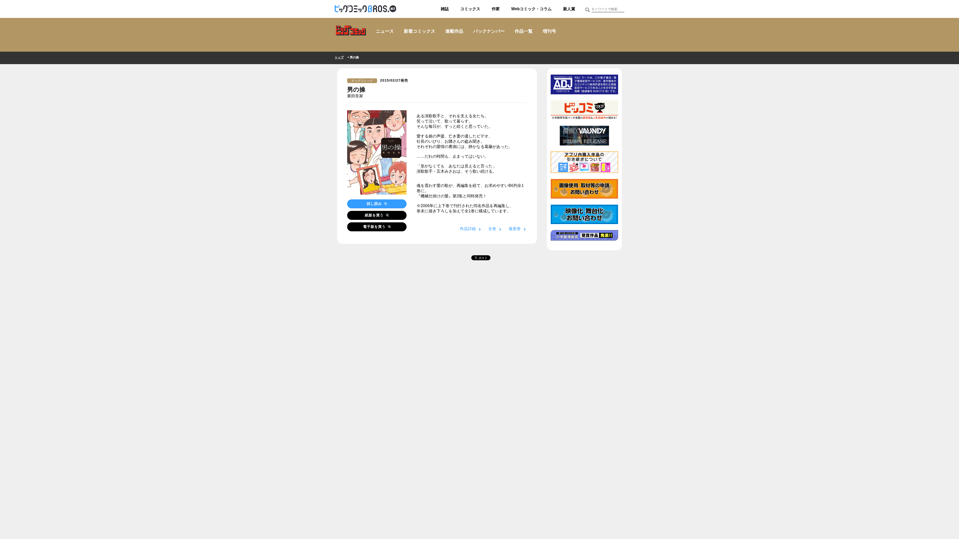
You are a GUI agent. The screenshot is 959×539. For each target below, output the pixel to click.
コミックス (470, 9)
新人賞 (569, 9)
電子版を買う (375, 227)
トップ (339, 57)
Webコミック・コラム (531, 9)
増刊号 (549, 31)
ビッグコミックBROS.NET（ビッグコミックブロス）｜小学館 (365, 9)
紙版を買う (375, 215)
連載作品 (454, 31)
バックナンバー (489, 31)
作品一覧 (524, 31)
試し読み (375, 204)
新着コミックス (419, 31)
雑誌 (445, 9)
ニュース (385, 31)
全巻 (492, 229)
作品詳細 (468, 229)
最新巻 (515, 229)
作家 (496, 9)
